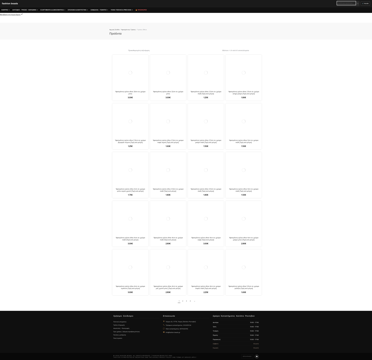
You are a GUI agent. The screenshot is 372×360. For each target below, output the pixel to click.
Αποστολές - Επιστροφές (121, 328)
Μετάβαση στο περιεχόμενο (10, 14)
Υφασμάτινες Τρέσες (128, 29)
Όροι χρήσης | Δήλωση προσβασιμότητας (126, 331)
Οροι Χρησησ (247, 356)
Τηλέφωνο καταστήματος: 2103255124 (178, 325)
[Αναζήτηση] (358, 3)
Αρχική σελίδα (114, 29)
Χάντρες (4, 10)
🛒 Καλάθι (365, 3)
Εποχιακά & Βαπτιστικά (77, 10)
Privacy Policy (165, 357)
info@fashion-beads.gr (173, 332)
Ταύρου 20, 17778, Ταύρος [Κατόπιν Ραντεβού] (181, 321)
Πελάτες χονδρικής (119, 335)
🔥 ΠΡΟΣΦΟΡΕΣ (141, 10)
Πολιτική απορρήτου (119, 322)
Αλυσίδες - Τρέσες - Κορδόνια (24, 10)
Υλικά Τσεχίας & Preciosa (121, 10)
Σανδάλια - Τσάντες (99, 10)
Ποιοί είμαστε (117, 338)
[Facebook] (257, 356)
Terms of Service (183, 357)
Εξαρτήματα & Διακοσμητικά (52, 10)
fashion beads (10, 3)
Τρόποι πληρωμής (119, 325)
